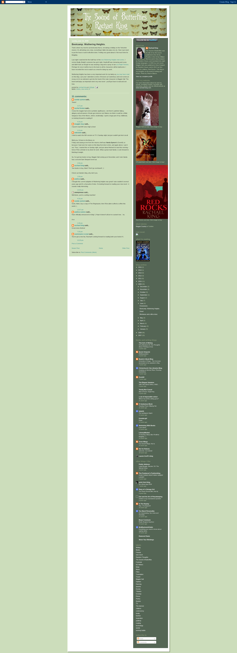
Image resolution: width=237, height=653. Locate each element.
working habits (141, 630)
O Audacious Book (146, 404)
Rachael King (79, 166)
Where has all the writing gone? (149, 398)
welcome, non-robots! (145, 451)
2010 (140, 281)
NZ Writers (139, 564)
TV (89, 89)
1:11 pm (79, 130)
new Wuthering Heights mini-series (112, 60)
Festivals (139, 562)
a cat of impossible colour (148, 397)
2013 (140, 273)
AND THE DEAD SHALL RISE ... (149, 384)
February (143, 326)
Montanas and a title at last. (149, 314)
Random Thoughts (142, 557)
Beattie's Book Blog (146, 359)
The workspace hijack (145, 413)
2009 (140, 284)
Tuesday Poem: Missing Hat (147, 406)
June (142, 303)
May (141, 318)
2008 (140, 332)
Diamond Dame (144, 536)
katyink (141, 411)
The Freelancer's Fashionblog (149, 473)
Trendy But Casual (145, 389)
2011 (140, 278)
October (143, 292)
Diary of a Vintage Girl (147, 489)
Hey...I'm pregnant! (145, 506)
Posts (141, 638)
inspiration (139, 618)
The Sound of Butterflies (144, 559)
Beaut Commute (145, 520)
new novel (84, 89)
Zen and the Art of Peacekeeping (150, 496)
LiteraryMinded (144, 432)
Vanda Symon (79, 100)
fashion (138, 616)
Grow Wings (143, 442)
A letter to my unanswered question (150, 498)
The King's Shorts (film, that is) (148, 491)
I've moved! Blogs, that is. (147, 443)
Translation (139, 574)
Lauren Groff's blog (146, 456)
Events (138, 589)
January (143, 329)
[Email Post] (96, 87)
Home (101, 248)
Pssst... (141, 420)
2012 (140, 276)
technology (139, 625)
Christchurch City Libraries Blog (150, 368)
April (141, 320)
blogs (137, 567)
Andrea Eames (80, 212)
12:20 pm (80, 240)
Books (78, 89)
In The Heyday (144, 504)
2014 (140, 270)
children (138, 608)
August (142, 298)
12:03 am (80, 190)
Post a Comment (77, 243)
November (143, 289)
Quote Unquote (144, 352)
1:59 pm (80, 176)
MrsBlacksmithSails (146, 527)
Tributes (138, 591)
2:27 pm (80, 106)
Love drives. (142, 427)
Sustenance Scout (81, 234)
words (138, 628)
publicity (138, 620)
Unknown (77, 133)
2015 (140, 267)
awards (138, 586)
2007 (140, 335)
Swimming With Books (147, 425)
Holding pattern (144, 354)
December (143, 286)
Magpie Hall (140, 579)
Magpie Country (141, 226)
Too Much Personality (146, 511)
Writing (138, 547)
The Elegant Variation (146, 382)
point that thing (144, 482)
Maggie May (79, 124)
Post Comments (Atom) (89, 252)
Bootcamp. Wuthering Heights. (150, 308)
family (138, 613)
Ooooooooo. (144, 306)
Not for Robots (144, 449)
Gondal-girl (143, 418)
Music (138, 569)
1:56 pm (80, 163)
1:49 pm (80, 223)
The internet (140, 606)
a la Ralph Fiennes (122, 64)
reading (138, 623)
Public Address (144, 464)
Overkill (141, 377)
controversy (140, 611)
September (144, 295)
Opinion (138, 581)
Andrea (77, 179)
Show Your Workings (146, 539)
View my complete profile (144, 76)
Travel (138, 577)
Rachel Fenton (79, 108)
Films (137, 572)
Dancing (138, 584)
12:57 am (80, 209)
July (141, 300)
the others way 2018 (145, 484)
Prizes (138, 596)
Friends (138, 552)
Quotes (138, 601)
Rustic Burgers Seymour (146, 522)
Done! (142, 311)
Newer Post (76, 248)
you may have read (122, 74)
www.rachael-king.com (143, 88)
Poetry (138, 599)
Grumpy (138, 594)
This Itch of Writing (146, 343)
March (142, 323)
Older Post (125, 248)
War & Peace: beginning (146, 391)
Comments (143, 642)
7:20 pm (80, 231)
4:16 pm (80, 122)
